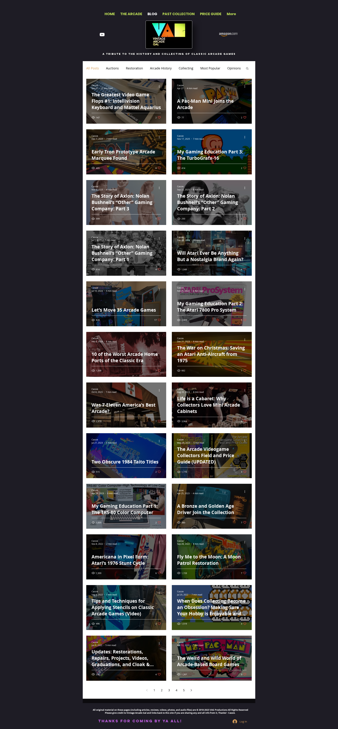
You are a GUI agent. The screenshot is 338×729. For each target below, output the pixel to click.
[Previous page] (147, 690)
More (231, 68)
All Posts (92, 68)
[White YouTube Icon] (102, 35)
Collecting (186, 68)
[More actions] (160, 87)
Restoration (134, 68)
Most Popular (210, 68)
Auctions (112, 68)
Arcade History (161, 68)
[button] (247, 68)
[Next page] (191, 690)
